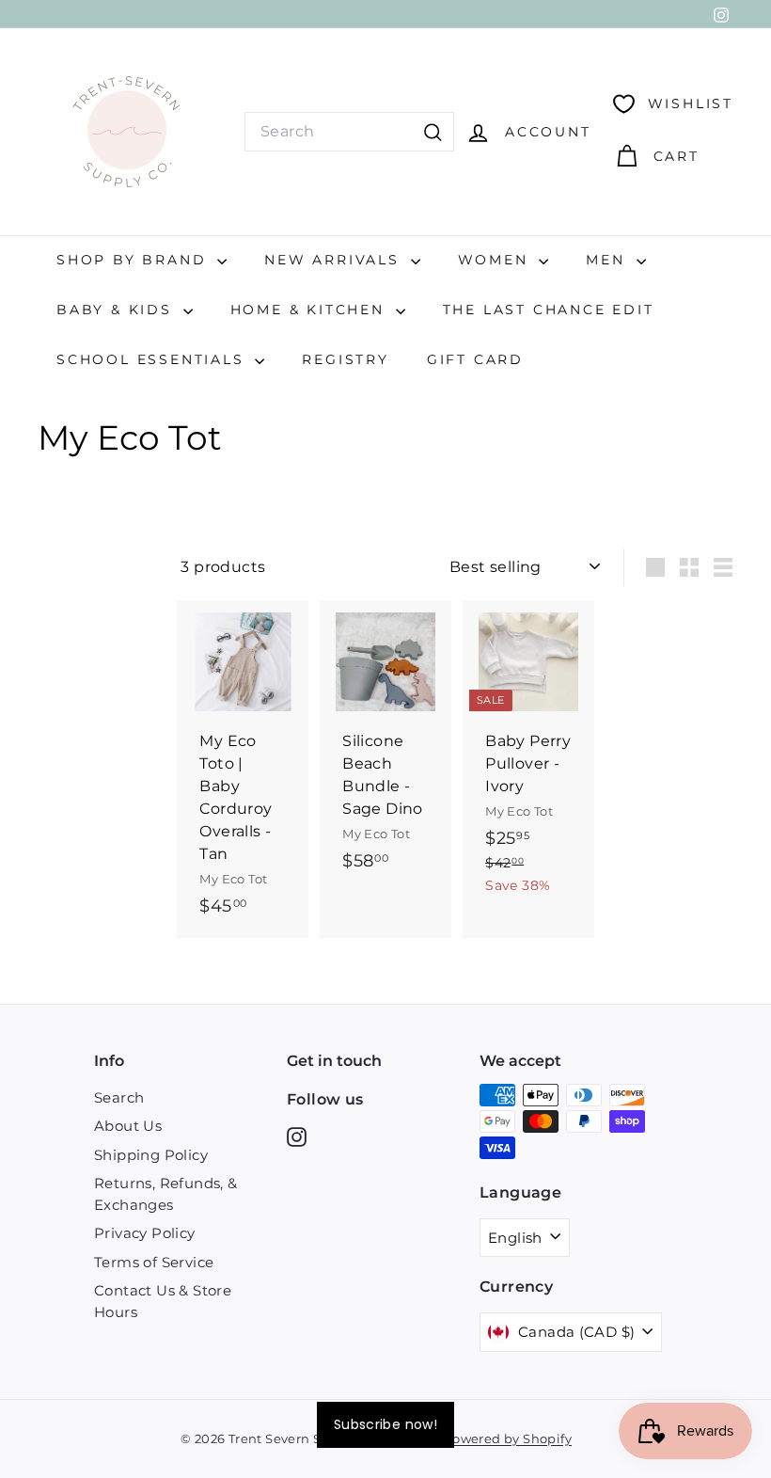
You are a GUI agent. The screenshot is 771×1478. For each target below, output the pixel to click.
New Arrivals (334, 259)
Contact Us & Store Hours (162, 1301)
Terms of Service (153, 1262)
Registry (345, 359)
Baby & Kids (117, 309)
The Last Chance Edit (548, 309)
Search (119, 1097)
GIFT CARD (475, 359)
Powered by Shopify (508, 1438)
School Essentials (153, 359)
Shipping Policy (151, 1155)
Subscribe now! (385, 1424)
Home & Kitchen (310, 309)
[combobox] (349, 131)
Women (496, 259)
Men (608, 259)
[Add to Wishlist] (296, 692)
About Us (128, 1126)
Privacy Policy (145, 1233)
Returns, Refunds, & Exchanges (166, 1194)
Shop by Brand (134, 259)
